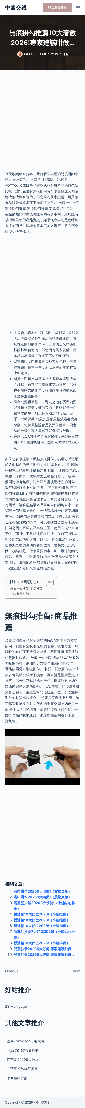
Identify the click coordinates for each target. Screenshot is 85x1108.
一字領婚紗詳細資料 (22, 1069)
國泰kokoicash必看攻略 (25, 1041)
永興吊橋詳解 (17, 1078)
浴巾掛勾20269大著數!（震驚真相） (43, 891)
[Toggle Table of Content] (48, 582)
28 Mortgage (16, 1006)
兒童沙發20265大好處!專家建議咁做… (44, 949)
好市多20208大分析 (23, 1059)
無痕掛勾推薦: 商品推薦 (26, 588)
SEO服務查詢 (57, 7)
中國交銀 (16, 7)
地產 (65, 54)
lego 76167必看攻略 (23, 1050)
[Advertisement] (42, 123)
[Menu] (78, 8)
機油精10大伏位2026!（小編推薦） (42, 914)
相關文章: (23, 593)
